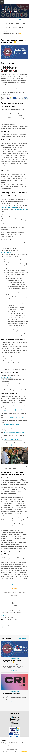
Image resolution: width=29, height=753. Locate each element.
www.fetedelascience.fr (7, 252)
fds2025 (14, 592)
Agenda (17, 23)
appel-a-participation (14, 595)
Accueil (5, 23)
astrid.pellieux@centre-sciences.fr (13, 439)
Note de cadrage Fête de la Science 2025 (9, 619)
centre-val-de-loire (7, 592)
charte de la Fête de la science (9, 207)
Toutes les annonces (23, 638)
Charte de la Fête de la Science (7, 617)
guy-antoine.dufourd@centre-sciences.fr (15, 410)
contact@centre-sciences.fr (11, 425)
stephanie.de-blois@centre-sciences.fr (14, 417)
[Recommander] (16, 602)
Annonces (23, 23)
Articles (11, 23)
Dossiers (8, 27)
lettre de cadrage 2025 (21, 209)
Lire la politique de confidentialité (7, 747)
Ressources (14, 27)
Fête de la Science (9, 12)
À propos (21, 27)
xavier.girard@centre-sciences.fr (12, 445)
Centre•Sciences (8, 625)
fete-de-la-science (22, 592)
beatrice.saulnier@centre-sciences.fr (14, 432)
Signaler (15, 605)
